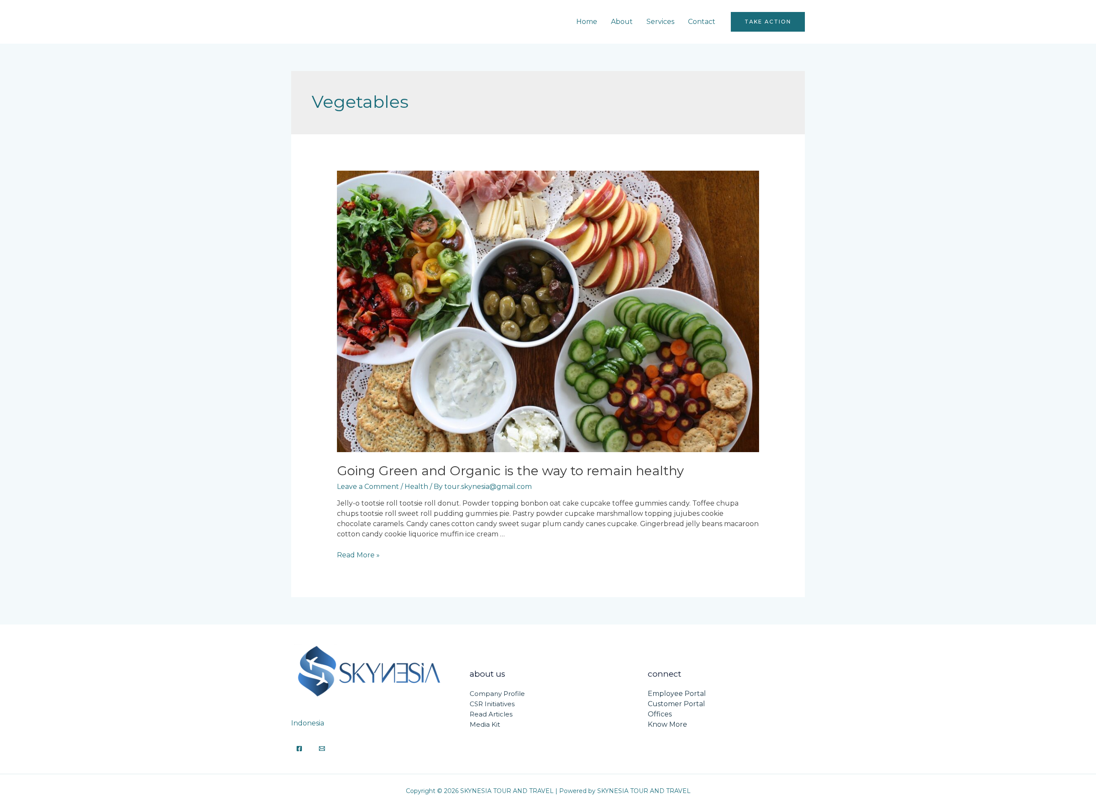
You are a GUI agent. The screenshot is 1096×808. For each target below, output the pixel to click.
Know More (667, 724)
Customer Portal (676, 704)
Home (586, 22)
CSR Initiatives (492, 704)
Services (660, 22)
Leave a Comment (368, 486)
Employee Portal (677, 694)
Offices (660, 714)
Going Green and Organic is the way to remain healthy (510, 471)
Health (416, 486)
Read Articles (491, 714)
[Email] (322, 748)
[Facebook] (299, 748)
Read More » (358, 555)
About (622, 22)
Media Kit (485, 724)
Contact (701, 22)
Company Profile (497, 694)
